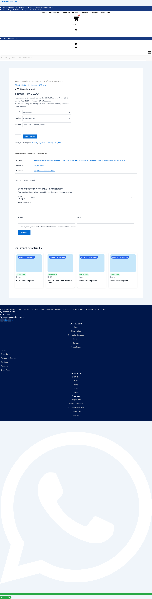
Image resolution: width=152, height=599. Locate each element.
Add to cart (30, 136)
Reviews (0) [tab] (42, 154)
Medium (18, 118)
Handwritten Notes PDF (43, 160)
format (17, 112)
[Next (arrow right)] (148, 299)
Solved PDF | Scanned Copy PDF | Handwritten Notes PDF (102, 160)
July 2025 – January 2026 (37, 81)
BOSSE (76, 392)
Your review (24, 202)
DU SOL (76, 381)
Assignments (76, 400)
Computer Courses (70, 12)
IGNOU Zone (76, 377)
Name (20, 218)
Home (44, 12)
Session (18, 124)
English (36, 165)
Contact (94, 12)
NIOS (76, 389)
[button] (76, 52)
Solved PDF (73, 160)
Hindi (42, 165)
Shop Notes (54, 12)
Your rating (21, 197)
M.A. (44, 85)
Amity (76, 385)
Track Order (105, 12)
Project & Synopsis (76, 403)
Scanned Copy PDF (61, 160)
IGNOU (23, 81)
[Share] (144, 2)
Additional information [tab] (25, 154)
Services (84, 12)
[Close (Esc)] (149, 2)
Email (79, 218)
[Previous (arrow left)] (4, 299)
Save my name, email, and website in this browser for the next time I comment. (49, 227)
